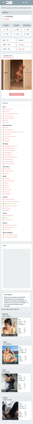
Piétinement (8, 194)
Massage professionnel (11, 146)
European (21, 44)
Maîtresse (7, 178)
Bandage (7, 191)
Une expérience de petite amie (12, 201)
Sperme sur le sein (9, 227)
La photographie (9, 129)
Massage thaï (8, 152)
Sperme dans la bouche (11, 225)
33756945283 (8, 16)
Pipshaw (7, 138)
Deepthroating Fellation (11, 203)
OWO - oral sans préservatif (12, 113)
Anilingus (7, 210)
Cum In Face (8, 229)
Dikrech (16, 8)
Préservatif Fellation (10, 199)
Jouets (6, 120)
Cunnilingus (8, 208)
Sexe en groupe (9, 115)
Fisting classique (9, 215)
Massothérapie (8, 155)
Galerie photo (8, 55)
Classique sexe (8, 109)
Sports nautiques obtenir (11, 237)
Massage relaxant (9, 161)
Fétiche (6, 122)
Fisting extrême (8, 220)
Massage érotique (9, 148)
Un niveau (7, 111)
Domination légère (9, 180)
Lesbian (7, 173)
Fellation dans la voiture (11, 206)
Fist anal (7, 217)
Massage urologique (10, 150)
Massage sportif (9, 159)
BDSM (6, 183)
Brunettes (21, 49)
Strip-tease (7, 169)
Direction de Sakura (10, 163)
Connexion (27, 2)
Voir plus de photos (16, 94)
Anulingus (7, 140)
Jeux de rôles (8, 189)
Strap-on (7, 187)
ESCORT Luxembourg (7, 8)
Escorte (7, 127)
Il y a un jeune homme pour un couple (14, 132)
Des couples (8, 134)
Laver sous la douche (10, 136)
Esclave (7, 185)
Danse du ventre (9, 171)
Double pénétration (9, 118)
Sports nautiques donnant (11, 235)
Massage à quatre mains (11, 157)
